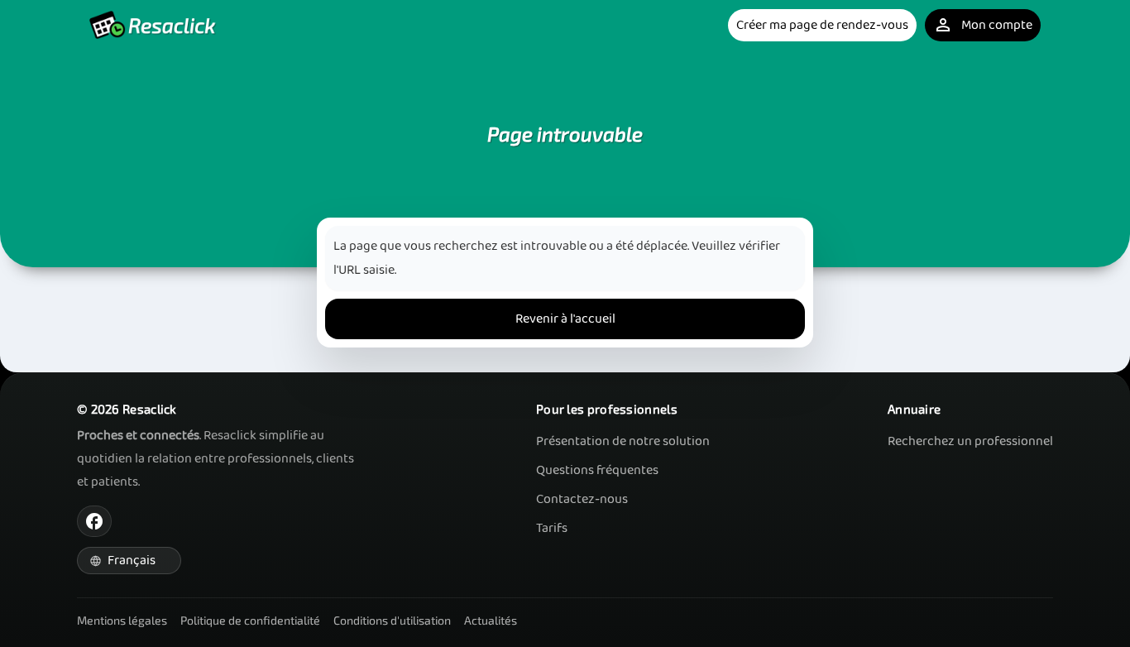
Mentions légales (122, 620)
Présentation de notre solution (623, 441)
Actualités (490, 620)
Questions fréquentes (597, 470)
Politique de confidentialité (250, 620)
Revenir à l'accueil (565, 319)
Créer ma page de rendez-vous (822, 25)
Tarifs (551, 528)
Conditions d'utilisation (392, 620)
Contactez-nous (582, 499)
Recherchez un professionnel (970, 441)
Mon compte (982, 25)
